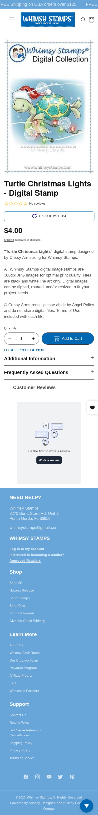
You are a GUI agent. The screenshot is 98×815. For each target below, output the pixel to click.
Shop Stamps (20, 598)
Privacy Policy (20, 750)
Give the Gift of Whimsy (27, 621)
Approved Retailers (25, 560)
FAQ (13, 683)
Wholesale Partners (24, 691)
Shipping (9, 239)
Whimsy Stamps (39, 797)
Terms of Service (22, 758)
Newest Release (22, 590)
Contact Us (18, 715)
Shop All (16, 583)
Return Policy (19, 722)
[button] (11, 20)
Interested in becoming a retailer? (37, 555)
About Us (16, 645)
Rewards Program (23, 668)
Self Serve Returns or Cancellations (26, 732)
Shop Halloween (22, 613)
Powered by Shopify (25, 803)
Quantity (10, 328)
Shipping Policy (21, 743)
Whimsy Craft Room (25, 653)
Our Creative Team (24, 660)
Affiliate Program (22, 675)
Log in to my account (27, 549)
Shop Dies (17, 606)
